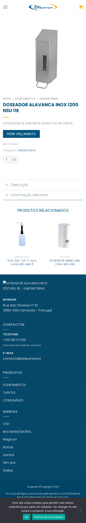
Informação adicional (29, 194)
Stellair (8, 470)
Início (7, 99)
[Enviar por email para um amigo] (14, 159)
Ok (26, 517)
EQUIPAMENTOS (25, 99)
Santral (8, 455)
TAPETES (9, 392)
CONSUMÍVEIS (13, 400)
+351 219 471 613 (14, 340)
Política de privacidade (48, 517)
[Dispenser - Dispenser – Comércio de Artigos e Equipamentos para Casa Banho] (43, 7)
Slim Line (9, 462)
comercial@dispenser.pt (22, 358)
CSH (6, 424)
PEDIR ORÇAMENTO (21, 134)
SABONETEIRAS (48, 99)
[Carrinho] (81, 7)
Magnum (10, 439)
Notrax (8, 447)
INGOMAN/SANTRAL (17, 431)
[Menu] (5, 7)
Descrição (19, 184)
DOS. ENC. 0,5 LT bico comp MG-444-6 (22, 262)
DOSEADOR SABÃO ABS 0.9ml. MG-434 (65, 262)
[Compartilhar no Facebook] (6, 159)
